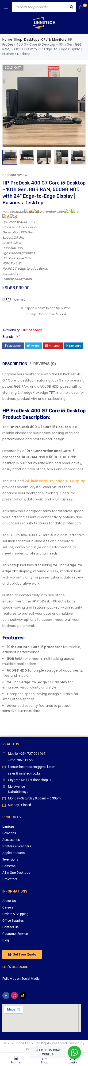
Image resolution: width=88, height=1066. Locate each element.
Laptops (8, 826)
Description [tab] (14, 364)
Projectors (9, 879)
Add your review (14, 175)
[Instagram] (14, 995)
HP (18, 336)
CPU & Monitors (53, 39)
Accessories (11, 840)
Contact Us (10, 927)
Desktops (31, 39)
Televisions (10, 859)
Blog (5, 940)
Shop (18, 39)
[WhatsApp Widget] (74, 1052)
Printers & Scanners (16, 846)
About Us (9, 901)
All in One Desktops (16, 872)
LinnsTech (24, 1043)
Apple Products (13, 853)
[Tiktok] (22, 995)
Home (7, 39)
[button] (79, 70)
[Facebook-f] (5, 995)
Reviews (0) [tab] (44, 364)
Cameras (8, 866)
